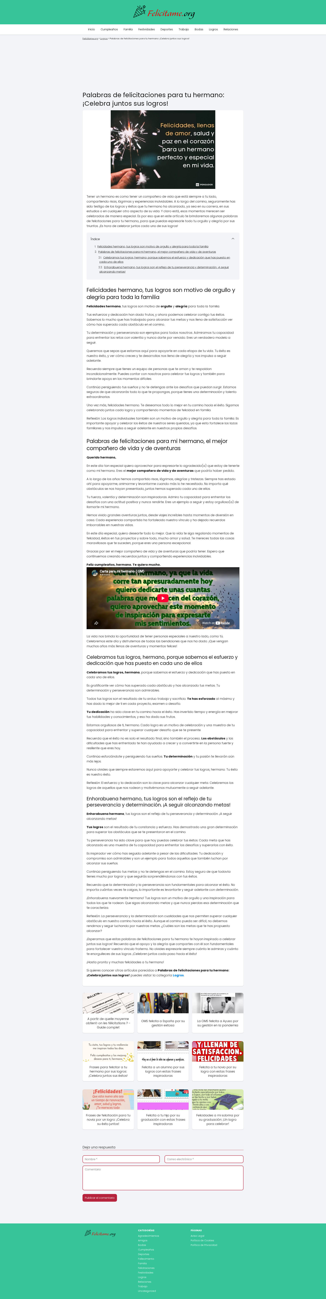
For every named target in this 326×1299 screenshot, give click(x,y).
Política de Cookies (202, 1240)
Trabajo (184, 29)
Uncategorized (147, 1291)
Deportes (167, 29)
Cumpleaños (109, 29)
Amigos (142, 1240)
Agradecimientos (148, 1236)
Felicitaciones (146, 1268)
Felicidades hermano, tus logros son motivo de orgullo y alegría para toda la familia (152, 246)
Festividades (146, 29)
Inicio (91, 29)
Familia (128, 29)
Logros (213, 29)
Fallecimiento (146, 1259)
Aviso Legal (197, 1236)
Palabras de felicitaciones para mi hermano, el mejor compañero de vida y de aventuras (157, 252)
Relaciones (231, 29)
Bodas (199, 29)
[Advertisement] (163, 65)
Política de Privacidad (204, 1245)
